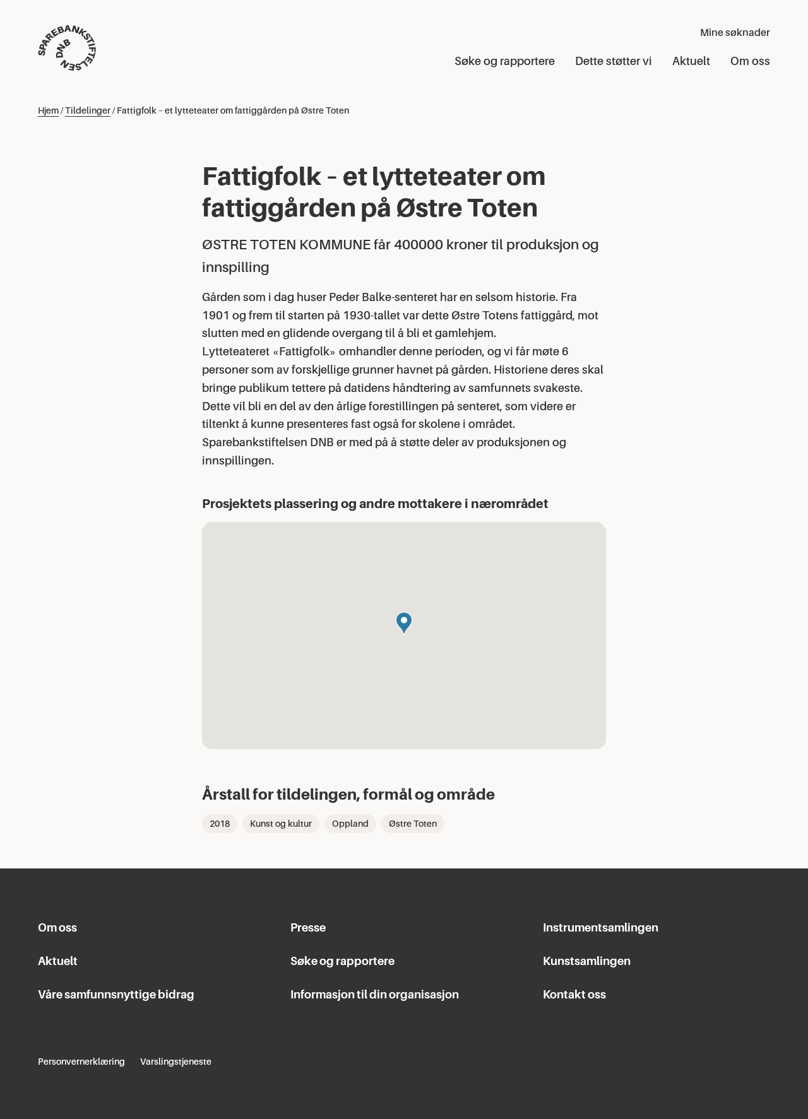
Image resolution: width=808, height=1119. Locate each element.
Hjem (48, 110)
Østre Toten (413, 824)
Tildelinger (87, 110)
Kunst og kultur (281, 824)
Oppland (350, 824)
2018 (220, 824)
